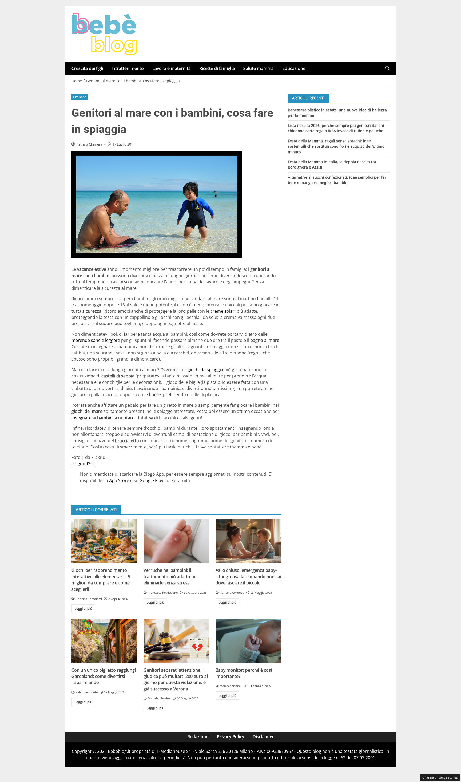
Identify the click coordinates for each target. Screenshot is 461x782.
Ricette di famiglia (217, 68)
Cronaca (79, 97)
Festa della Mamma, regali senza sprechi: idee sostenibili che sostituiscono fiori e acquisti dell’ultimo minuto (336, 146)
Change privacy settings (440, 777)
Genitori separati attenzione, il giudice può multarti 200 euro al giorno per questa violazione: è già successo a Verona (176, 679)
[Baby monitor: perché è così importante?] (248, 641)
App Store (119, 480)
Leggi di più (83, 608)
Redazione (197, 737)
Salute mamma (258, 68)
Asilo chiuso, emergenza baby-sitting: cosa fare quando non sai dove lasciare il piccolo (248, 576)
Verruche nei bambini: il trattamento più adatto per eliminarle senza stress (171, 576)
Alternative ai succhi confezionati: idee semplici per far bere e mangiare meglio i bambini (337, 180)
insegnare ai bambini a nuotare (102, 418)
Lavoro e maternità (171, 68)
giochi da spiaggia (205, 370)
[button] (387, 68)
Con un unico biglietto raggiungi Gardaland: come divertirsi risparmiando (103, 676)
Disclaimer (263, 737)
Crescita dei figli (87, 68)
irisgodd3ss (83, 464)
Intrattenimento (128, 68)
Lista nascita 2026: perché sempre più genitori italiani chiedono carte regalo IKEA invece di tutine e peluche (336, 128)
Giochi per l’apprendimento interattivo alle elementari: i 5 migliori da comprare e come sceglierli (100, 579)
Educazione (293, 68)
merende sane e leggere (95, 340)
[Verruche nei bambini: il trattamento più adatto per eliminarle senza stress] (176, 541)
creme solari (223, 311)
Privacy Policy (230, 737)
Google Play (151, 480)
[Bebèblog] (104, 34)
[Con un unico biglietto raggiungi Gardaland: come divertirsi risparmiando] (104, 641)
